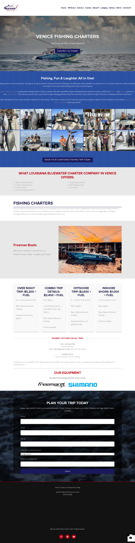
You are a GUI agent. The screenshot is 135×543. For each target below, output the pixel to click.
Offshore (72, 8)
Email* (23, 427)
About (96, 8)
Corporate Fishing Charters (24, 190)
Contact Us (63, 487)
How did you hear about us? (31, 450)
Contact (127, 8)
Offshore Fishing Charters (24, 182)
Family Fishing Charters (77, 182)
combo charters (12, 94)
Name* (23, 416)
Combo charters (21, 187)
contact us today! (67, 51)
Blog (78, 487)
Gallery (112, 8)
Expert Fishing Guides (76, 185)
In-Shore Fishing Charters (23, 185)
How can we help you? (29, 459)
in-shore (122, 91)
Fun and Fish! (73, 187)
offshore (113, 91)
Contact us (39, 408)
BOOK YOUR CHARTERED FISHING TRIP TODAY (67, 159)
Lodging (103, 8)
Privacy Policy (72, 487)
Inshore (80, 8)
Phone (23, 439)
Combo (88, 8)
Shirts (119, 8)
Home (63, 8)
